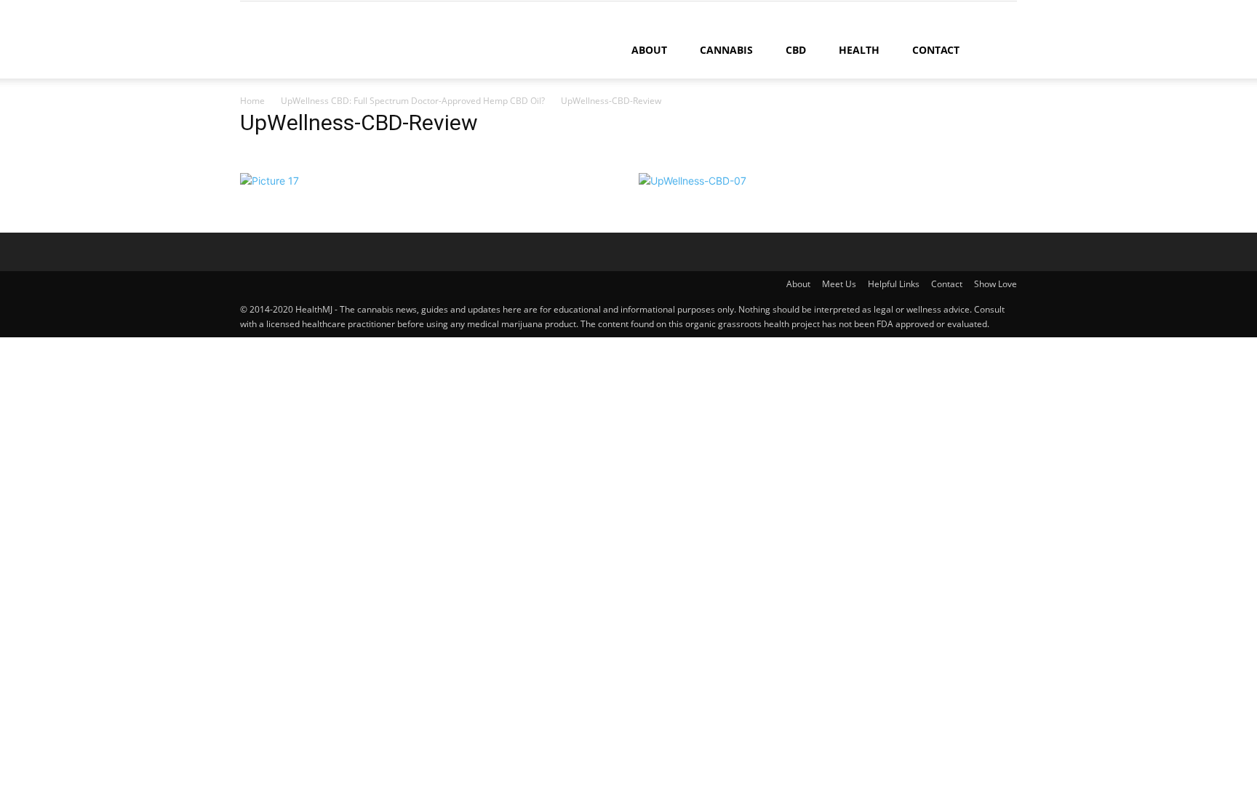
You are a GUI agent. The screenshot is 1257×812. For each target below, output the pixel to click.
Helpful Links (893, 284)
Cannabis (726, 50)
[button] (999, 51)
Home (252, 101)
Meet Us (839, 284)
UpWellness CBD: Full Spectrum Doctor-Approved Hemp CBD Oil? (413, 101)
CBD (796, 50)
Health (859, 50)
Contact (935, 50)
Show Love (995, 284)
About (649, 50)
